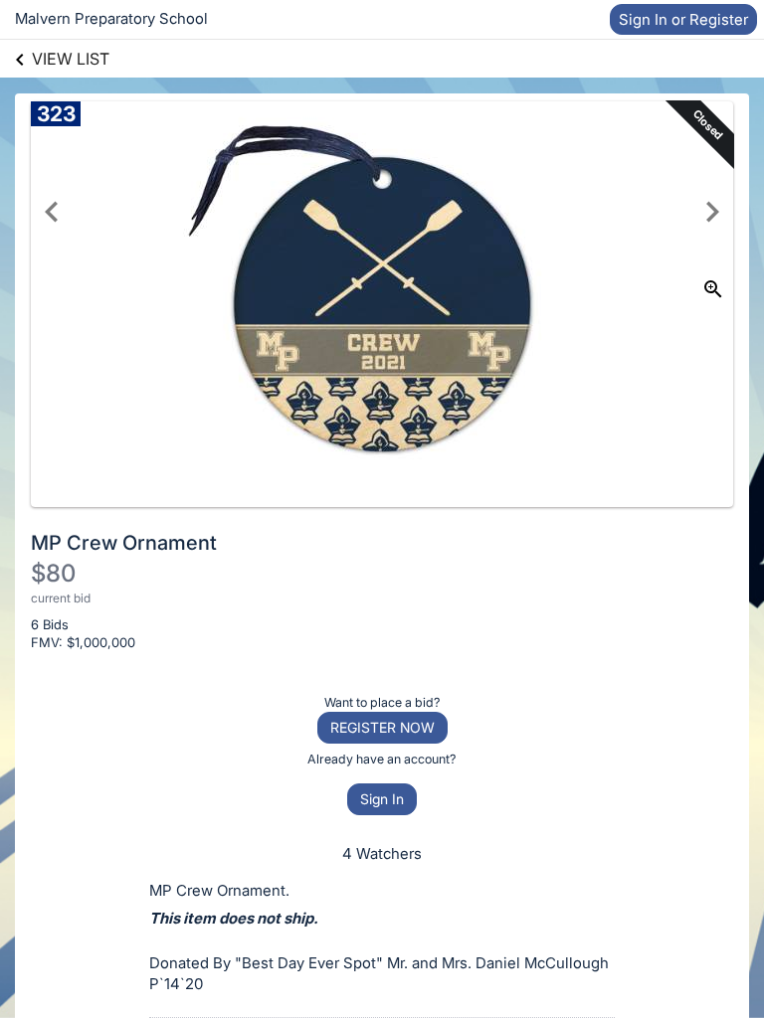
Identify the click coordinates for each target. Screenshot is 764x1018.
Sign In (382, 798)
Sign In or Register (683, 19)
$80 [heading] (53, 573)
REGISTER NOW (382, 727)
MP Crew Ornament (124, 543)
